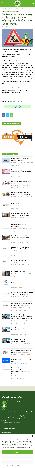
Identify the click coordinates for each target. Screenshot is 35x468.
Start (3, 8)
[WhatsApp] (11, 115)
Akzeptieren (17, 452)
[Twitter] (7, 115)
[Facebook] (3, 115)
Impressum (27, 465)
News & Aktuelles (9, 8)
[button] (32, 436)
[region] (17, 106)
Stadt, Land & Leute (18, 8)
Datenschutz (19, 465)
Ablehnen (17, 457)
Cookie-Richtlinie (10, 465)
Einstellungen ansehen (17, 462)
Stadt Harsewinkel (17, 101)
